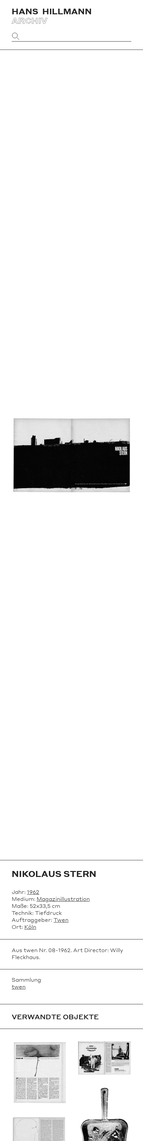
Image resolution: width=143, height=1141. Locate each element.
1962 (33, 891)
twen (19, 986)
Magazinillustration (63, 898)
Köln (30, 926)
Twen (61, 919)
